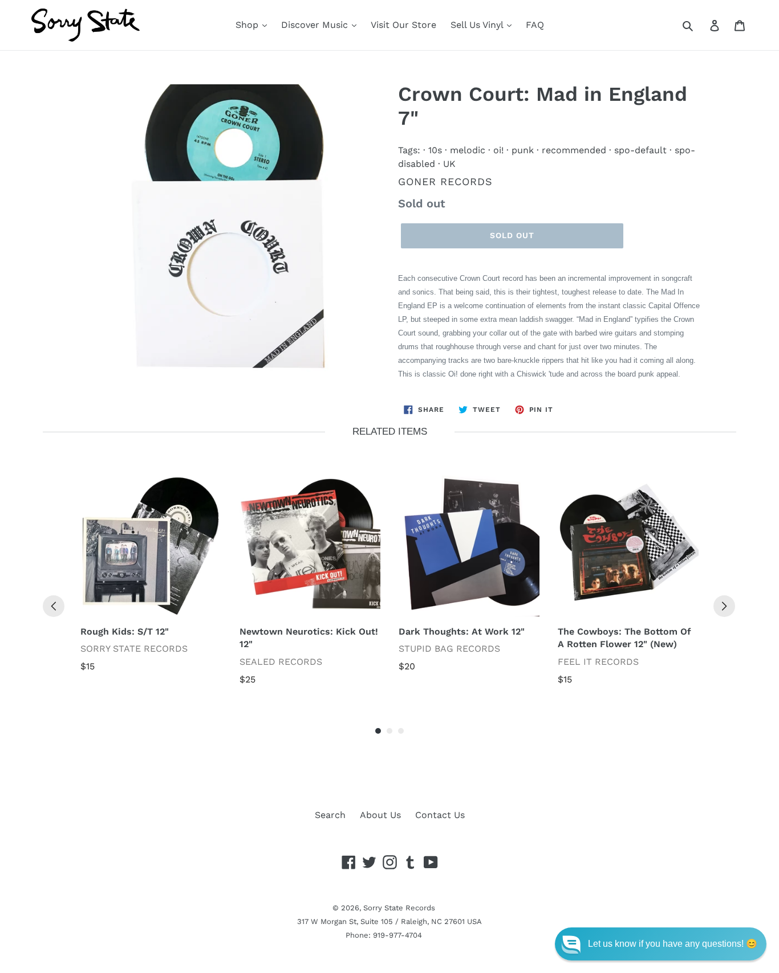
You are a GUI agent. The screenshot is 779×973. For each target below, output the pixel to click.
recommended (574, 150)
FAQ (535, 24)
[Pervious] (53, 606)
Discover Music (316, 24)
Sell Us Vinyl (478, 24)
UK (449, 163)
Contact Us (440, 815)
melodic (467, 150)
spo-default (640, 150)
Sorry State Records (399, 908)
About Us (380, 815)
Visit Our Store (403, 24)
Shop (248, 24)
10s (435, 150)
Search (330, 815)
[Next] (724, 606)
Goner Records (445, 181)
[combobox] (700, 25)
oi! (498, 150)
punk (523, 150)
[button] (660, 943)
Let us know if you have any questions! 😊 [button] (672, 944)
